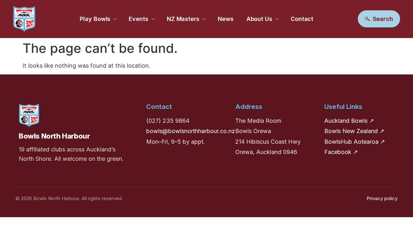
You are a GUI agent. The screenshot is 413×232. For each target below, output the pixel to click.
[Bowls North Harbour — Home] (24, 19)
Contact (302, 18)
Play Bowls (95, 18)
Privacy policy (382, 198)
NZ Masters (183, 18)
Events (138, 18)
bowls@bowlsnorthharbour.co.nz (190, 131)
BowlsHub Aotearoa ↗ (354, 141)
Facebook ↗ (341, 152)
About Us (259, 18)
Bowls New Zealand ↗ (354, 131)
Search (383, 18)
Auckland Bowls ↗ (349, 120)
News (226, 18)
